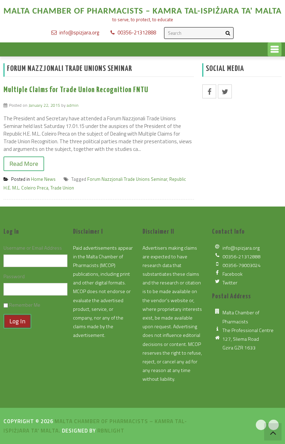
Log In (17, 321)
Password (14, 276)
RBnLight (110, 431)
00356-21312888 (136, 33)
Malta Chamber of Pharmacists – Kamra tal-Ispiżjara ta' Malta (142, 11)
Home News (43, 179)
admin (73, 105)
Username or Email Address (32, 247)
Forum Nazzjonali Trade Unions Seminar (127, 179)
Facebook (232, 273)
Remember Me (24, 304)
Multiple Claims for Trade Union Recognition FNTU (75, 90)
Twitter (229, 282)
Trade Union (62, 187)
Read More (23, 163)
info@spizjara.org (79, 33)
